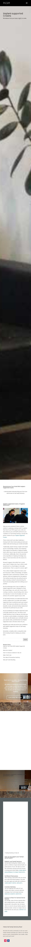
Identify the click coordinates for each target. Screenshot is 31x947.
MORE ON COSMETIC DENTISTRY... (13, 894)
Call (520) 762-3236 (15, 697)
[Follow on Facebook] (8, 940)
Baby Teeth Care (7, 655)
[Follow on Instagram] (5, 940)
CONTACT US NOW (15, 792)
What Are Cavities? (7, 650)
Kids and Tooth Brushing (9, 659)
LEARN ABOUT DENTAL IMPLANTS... (14, 883)
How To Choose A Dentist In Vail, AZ (12, 652)
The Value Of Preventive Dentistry (11, 657)
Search (25, 639)
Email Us (15, 703)
